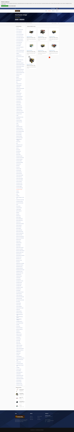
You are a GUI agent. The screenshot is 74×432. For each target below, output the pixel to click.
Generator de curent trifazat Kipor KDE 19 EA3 (42, 51)
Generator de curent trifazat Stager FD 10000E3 (31, 65)
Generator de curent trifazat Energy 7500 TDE (54, 51)
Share (17, 19)
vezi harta (46, 417)
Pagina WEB (22, 19)
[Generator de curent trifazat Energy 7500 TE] (31, 32)
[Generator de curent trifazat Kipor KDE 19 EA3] (43, 46)
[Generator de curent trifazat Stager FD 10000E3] (31, 59)
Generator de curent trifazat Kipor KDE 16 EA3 (54, 37)
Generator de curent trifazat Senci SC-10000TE (42, 37)
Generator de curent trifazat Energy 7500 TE (31, 37)
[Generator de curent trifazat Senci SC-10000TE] (43, 32)
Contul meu (53, 8)
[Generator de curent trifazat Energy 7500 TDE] (54, 46)
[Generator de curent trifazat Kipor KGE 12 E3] (31, 46)
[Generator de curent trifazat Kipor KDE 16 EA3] (54, 32)
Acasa (16, 23)
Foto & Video (40, 416)
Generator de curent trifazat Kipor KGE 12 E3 (31, 51)
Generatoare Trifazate (28, 23)
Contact (39, 419)
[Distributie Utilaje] (17, 11)
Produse (24, 23)
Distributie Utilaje (20, 23)
